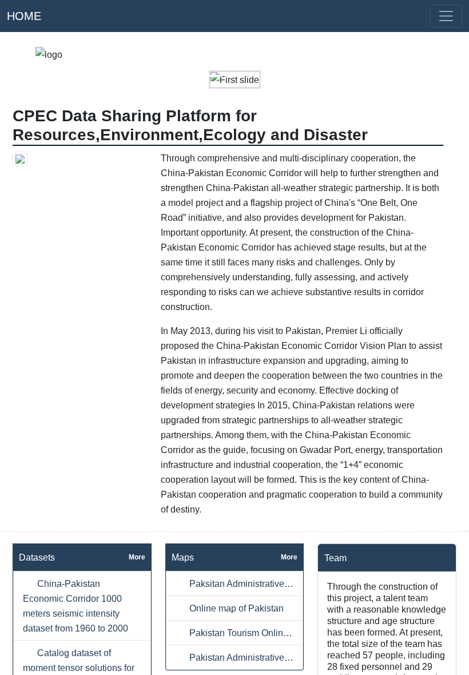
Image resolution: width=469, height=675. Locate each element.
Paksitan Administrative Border (250, 583)
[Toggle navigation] (446, 16)
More (137, 557)
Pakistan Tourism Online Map (247, 633)
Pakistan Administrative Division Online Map (278, 657)
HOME (24, 16)
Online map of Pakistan (235, 608)
